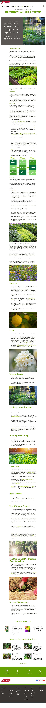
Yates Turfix (18, 483)
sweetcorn (13, 127)
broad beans (22, 121)
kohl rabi (12, 134)
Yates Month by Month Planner (37, 627)
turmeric (20, 149)
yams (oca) (16, 149)
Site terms (36, 705)
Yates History (3, 705)
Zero (32, 690)
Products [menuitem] (13, 6)
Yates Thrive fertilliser (15, 416)
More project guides (23, 663)
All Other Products (26, 699)
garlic (28, 127)
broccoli (26, 133)
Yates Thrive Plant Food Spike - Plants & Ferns (20, 428)
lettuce (22, 125)
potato (32, 147)
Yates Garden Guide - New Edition (16, 627)
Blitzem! (32, 695)
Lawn (17, 687)
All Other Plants (11, 696)
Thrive (32, 688)
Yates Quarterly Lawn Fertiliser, (27, 479)
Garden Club (41, 687)
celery (34, 127)
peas (15, 121)
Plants (10, 687)
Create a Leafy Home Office (37, 644)
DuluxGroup (14, 705)
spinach (33, 125)
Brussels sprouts (19, 134)
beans (18, 121)
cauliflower (30, 133)
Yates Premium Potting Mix (29, 342)
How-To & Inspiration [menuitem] (5, 6)
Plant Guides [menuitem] (19, 6)
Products (25, 687)
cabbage (19, 133)
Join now (40, 688)
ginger (12, 149)
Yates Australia (9, 705)
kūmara (34, 147)
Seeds (24, 688)
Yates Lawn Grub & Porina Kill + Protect (27, 486)
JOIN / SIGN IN (43, 1)
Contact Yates (41, 690)
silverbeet (17, 127)
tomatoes (26, 125)
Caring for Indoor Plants (15, 654)
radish (34, 133)
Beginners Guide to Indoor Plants (37, 654)
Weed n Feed (33, 692)
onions (25, 127)
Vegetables (10, 688)
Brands (32, 687)
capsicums (30, 125)
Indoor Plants (14, 643)
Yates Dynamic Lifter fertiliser (24, 187)
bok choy (23, 133)
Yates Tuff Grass (30, 472)
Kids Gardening (3, 691)
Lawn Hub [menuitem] (26, 6)
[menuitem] (43, 1)
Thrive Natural (33, 693)
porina (12, 486)
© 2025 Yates (28, 705)
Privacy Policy (32, 705)
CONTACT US (37, 1)
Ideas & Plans (3, 687)
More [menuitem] (31, 6)
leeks (30, 127)
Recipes (2, 693)
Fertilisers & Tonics (26, 690)
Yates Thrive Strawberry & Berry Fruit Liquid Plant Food (26, 345)
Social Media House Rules (41, 705)
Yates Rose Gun (18, 526)
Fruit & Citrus (11, 690)
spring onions (21, 127)
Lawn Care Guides (19, 688)
